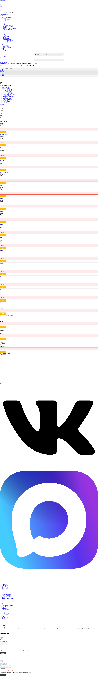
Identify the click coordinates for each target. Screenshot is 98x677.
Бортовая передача (7, 19)
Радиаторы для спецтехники (9, 30)
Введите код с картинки (3, 641)
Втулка (1, 185)
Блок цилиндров (3, 121)
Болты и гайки (6, 18)
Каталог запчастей (3, 360)
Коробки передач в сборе (8, 25)
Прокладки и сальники (8, 29)
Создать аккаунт (3, 627)
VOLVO (2, 75)
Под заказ (5, 80)
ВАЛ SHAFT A (2, 160)
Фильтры (5, 37)
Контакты (1, 369)
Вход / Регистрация (5, 619)
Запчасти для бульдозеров (8, 40)
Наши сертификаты (7, 47)
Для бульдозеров (2, 361)
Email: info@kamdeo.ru (3, 380)
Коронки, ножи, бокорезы (8, 26)
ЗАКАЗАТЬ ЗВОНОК (4, 14)
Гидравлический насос (4, 340)
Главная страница (3, 63)
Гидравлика (6, 20)
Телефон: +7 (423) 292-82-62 (4, 377)
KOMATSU (2, 74)
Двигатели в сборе (6, 101)
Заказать (3, 145)
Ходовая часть (6, 38)
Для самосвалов (2, 364)
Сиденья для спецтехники (8, 33)
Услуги (1, 366)
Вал (1, 147)
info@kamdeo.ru (4, 3)
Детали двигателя (6, 87)
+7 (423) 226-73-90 (9, 12)
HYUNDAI (2, 73)
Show (2, 104)
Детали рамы (6, 23)
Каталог (8, 63)
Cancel (1, 105)
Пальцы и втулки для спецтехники (10, 28)
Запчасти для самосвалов (8, 42)
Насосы (5, 27)
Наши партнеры (7, 46)
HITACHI (2, 71)
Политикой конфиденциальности (82, 628)
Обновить (10, 643)
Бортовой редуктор (4, 134)
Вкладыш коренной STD (5, 172)
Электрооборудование (8, 39)
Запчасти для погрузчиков (8, 41)
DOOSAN (2, 70)
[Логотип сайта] (3, 0)
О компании (2, 368)
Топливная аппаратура (8, 34)
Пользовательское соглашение (4, 578)
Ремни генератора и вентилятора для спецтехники (13, 31)
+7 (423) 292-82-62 (9, 10)
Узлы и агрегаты (7, 36)
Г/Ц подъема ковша (4, 328)
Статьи (1, 373)
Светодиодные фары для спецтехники (10, 32)
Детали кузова (6, 22)
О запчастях (6, 45)
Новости (1, 372)
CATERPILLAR (13, 63)
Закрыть (1, 580)
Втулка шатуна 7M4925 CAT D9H (6, 315)
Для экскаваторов (2, 365)
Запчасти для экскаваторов (8, 93)
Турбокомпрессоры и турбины (9, 35)
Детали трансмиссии (7, 24)
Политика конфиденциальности (4, 576)
